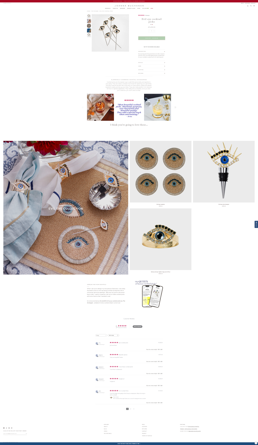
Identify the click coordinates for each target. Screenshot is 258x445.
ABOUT (106, 426)
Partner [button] (182, 424)
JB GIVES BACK (108, 433)
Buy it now (151, 43)
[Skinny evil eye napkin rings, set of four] (160, 239)
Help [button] (143, 424)
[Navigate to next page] (134, 409)
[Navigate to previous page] (124, 409)
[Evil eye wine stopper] (224, 171)
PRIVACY (144, 433)
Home (88, 11)
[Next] (175, 107)
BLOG (105, 429)
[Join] (25, 433)
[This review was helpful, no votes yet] (158, 349)
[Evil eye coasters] (160, 171)
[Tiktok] (6, 428)
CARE (139, 66)
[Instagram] (11, 428)
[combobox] (101, 335)
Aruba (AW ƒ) (6, 3)
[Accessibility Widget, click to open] (256, 443)
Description (142, 51)
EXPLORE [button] (106, 424)
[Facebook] (4, 428)
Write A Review (137, 326)
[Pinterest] (9, 428)
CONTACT (144, 431)
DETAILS (140, 62)
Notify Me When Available (152, 46)
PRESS (105, 431)
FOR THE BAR (94, 11)
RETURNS (140, 73)
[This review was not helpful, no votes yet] (161, 349)
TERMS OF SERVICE (147, 435)
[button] (108, 8)
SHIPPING (141, 69)
